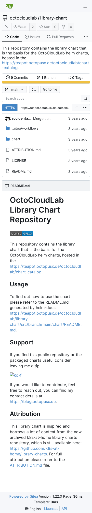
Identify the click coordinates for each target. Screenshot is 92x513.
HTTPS (10, 108)
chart (16, 139)
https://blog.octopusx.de (33, 401)
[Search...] (85, 98)
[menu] (85, 107)
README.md (22, 171)
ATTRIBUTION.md (26, 150)
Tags (77, 77)
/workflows (25, 128)
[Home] (9, 6)
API (64, 508)
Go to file (50, 89)
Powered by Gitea (23, 496)
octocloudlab (23, 18)
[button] (34, 89)
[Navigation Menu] (85, 6)
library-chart (53, 18)
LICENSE (19, 160)
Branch (48, 77)
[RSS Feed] (6, 27)
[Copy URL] (76, 107)
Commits (19, 77)
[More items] (86, 37)
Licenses (51, 508)
